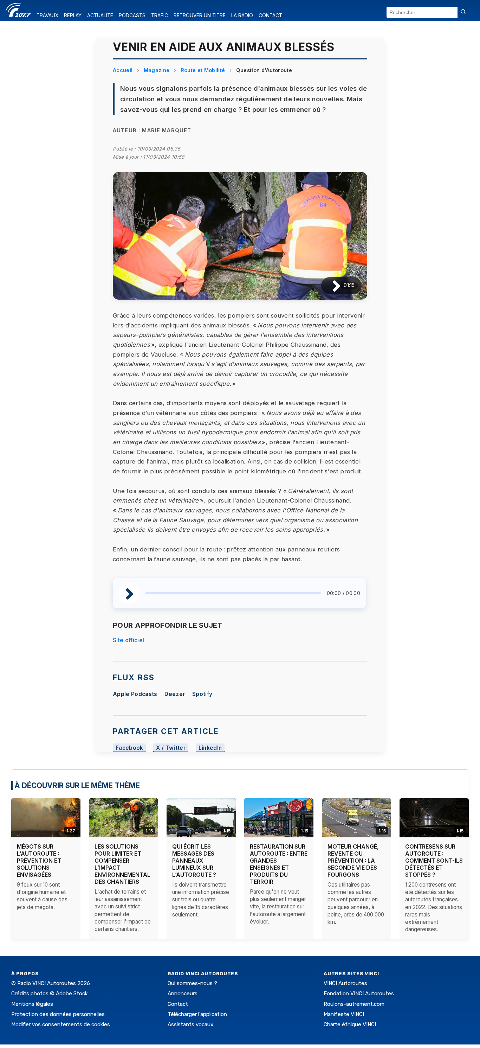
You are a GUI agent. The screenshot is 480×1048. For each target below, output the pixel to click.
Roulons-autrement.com (354, 1004)
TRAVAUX (47, 15)
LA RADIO (242, 15)
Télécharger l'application (197, 1014)
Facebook (129, 748)
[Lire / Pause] (331, 285)
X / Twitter (171, 748)
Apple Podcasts (135, 694)
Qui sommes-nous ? (192, 983)
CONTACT (270, 15)
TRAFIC (159, 15)
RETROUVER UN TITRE (200, 15)
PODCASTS (132, 15)
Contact (178, 1004)
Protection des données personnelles (58, 1014)
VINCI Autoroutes (345, 983)
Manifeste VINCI (344, 1014)
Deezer (174, 694)
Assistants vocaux (190, 1024)
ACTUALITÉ (100, 15)
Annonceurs (182, 993)
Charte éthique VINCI (350, 1024)
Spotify (202, 694)
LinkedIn (210, 748)
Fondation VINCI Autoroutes (359, 993)
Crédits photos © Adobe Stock (49, 993)
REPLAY (73, 15)
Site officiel (128, 640)
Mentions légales (32, 1004)
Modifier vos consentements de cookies (60, 1024)
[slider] (233, 593)
